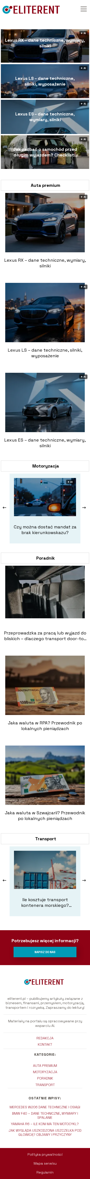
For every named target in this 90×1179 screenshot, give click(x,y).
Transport (45, 839)
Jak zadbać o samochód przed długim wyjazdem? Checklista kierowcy (45, 152)
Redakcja (45, 1038)
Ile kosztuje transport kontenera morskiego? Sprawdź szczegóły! (45, 902)
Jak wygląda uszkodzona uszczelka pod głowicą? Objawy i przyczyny (45, 1132)
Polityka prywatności (45, 1154)
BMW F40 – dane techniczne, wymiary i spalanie (45, 1115)
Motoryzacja (45, 466)
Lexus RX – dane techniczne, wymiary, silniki (45, 43)
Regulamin (45, 1172)
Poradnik (45, 558)
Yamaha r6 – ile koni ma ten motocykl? (45, 1124)
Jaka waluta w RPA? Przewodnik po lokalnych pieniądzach (45, 725)
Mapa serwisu (45, 1163)
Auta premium (45, 185)
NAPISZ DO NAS (45, 952)
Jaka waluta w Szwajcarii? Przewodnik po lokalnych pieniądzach (45, 815)
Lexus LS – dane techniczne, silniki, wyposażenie (45, 81)
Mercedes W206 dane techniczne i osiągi (45, 1107)
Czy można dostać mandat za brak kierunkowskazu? (45, 529)
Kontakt (45, 1044)
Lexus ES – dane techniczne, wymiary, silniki (45, 116)
